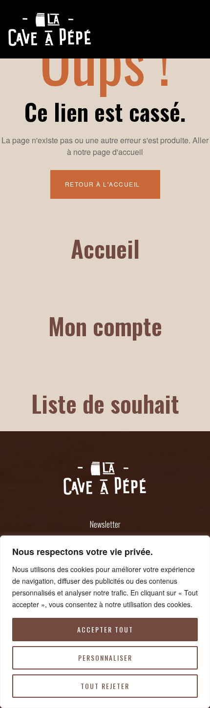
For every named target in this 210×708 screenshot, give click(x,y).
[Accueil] (105, 211)
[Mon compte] (105, 288)
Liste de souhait (105, 403)
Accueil (105, 248)
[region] (105, 622)
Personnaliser (105, 657)
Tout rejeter (105, 686)
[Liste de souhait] (105, 366)
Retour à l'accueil (104, 184)
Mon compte (105, 325)
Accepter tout (105, 629)
